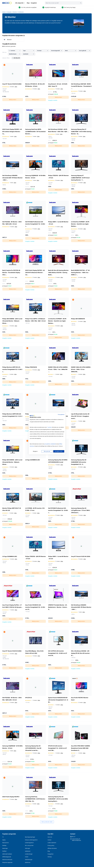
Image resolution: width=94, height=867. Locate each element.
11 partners (49, 427)
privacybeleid (47, 444)
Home (3, 12)
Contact (49, 840)
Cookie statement (52, 842)
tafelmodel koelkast (7, 854)
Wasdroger (5, 848)
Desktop (4, 845)
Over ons (50, 837)
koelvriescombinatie (7, 859)
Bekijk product (12, 99)
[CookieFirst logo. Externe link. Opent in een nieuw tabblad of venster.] (32, 415)
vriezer (26, 856)
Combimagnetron (29, 842)
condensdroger (29, 854)
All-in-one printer (29, 845)
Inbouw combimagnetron (31, 840)
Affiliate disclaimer (52, 848)
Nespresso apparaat (7, 862)
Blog (49, 851)
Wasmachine (5, 842)
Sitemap (50, 856)
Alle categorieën (19, 3)
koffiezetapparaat (6, 856)
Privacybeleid (61, 414)
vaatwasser (27, 851)
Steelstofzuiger (28, 859)
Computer (9, 12)
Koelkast (4, 851)
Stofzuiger (27, 848)
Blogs (28, 3)
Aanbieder (25, 54)
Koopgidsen (34, 3)
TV (3, 837)
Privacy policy (51, 845)
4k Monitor (21, 12)
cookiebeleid (52, 444)
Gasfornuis (27, 862)
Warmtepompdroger (30, 837)
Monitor (15, 12)
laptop (4, 840)
